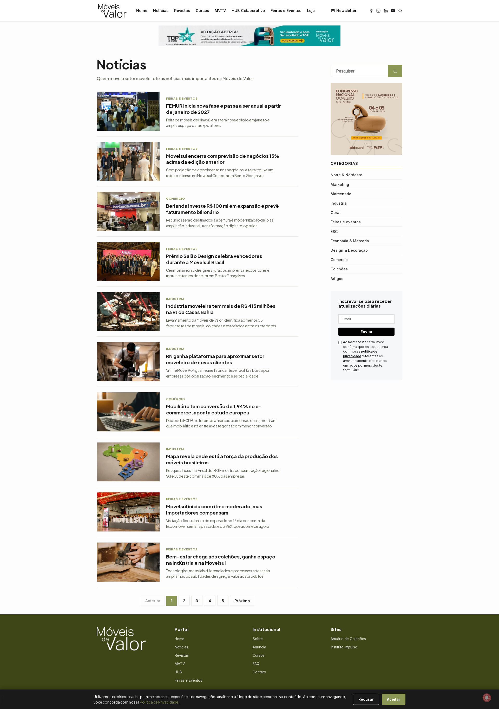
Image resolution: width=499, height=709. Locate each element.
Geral (335, 212)
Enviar (366, 331)
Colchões (339, 269)
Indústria (339, 203)
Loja (311, 10)
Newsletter (346, 10)
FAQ (256, 664)
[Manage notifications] (487, 697)
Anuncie (259, 647)
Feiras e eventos (346, 222)
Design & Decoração (349, 250)
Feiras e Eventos (286, 10)
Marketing (340, 184)
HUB (178, 672)
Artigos (337, 278)
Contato (259, 672)
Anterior (152, 601)
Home (141, 10)
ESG (334, 231)
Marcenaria (341, 194)
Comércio (339, 259)
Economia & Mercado (350, 241)
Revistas (182, 10)
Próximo (242, 601)
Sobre (258, 639)
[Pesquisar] (400, 11)
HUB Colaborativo (248, 10)
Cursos (202, 10)
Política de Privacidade (159, 702)
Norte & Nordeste (346, 175)
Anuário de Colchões (348, 639)
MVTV (220, 10)
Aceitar (393, 699)
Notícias (160, 10)
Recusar (366, 699)
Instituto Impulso (344, 647)
